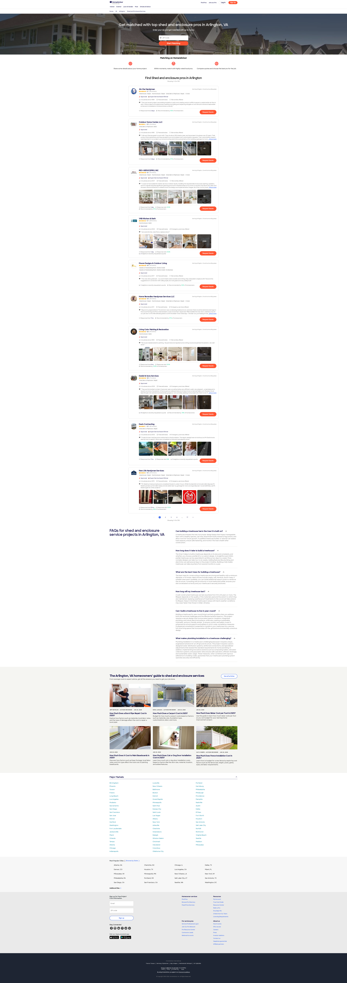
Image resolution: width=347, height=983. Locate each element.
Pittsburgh (200, 793)
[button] (146, 148)
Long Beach (114, 796)
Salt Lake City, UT (181, 878)
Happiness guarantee (220, 941)
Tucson (112, 789)
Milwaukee (200, 845)
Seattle (198, 838)
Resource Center (218, 905)
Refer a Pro (216, 908)
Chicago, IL (179, 865)
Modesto (113, 802)
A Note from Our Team (220, 914)
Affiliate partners (218, 944)
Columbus (156, 848)
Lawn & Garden (128, 7)
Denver (112, 819)
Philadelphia (200, 789)
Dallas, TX (208, 865)
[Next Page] (193, 517)
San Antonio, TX (211, 878)
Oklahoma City (158, 851)
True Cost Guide (218, 902)
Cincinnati (156, 842)
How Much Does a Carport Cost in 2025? (170, 713)
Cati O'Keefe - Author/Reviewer (207, 752)
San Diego (113, 809)
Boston (155, 793)
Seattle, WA (179, 882)
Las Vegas (156, 815)
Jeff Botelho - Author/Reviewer (121, 710)
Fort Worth (200, 815)
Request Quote (208, 112)
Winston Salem (158, 838)
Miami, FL (208, 869)
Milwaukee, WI (119, 874)
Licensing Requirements (220, 916)
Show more (212, 139)
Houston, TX (148, 869)
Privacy (163, 968)
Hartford (113, 822)
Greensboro (157, 832)
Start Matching (173, 43)
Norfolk (198, 829)
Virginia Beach (201, 835)
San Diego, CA (119, 882)
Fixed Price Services (188, 905)
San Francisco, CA (151, 882)
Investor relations (218, 935)
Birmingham (114, 783)
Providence (200, 796)
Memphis (199, 799)
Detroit (155, 796)
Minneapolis (157, 802)
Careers (215, 929)
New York (156, 822)
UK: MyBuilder (197, 963)
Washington (114, 825)
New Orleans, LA (181, 874)
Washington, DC (211, 882)
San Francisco (115, 812)
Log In (223, 2)
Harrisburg (200, 786)
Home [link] (111, 11)
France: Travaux (150, 963)
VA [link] (116, 11)
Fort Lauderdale (116, 829)
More (136, 7)
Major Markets (117, 777)
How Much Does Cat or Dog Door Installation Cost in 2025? (172, 756)
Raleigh (155, 835)
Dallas (198, 809)
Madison (199, 842)
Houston (199, 819)
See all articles (229, 676)
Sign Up (233, 2)
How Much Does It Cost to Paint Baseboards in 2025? (129, 756)
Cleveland (156, 845)
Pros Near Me (217, 911)
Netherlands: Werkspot (185, 963)
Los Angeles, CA (181, 869)
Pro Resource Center (188, 929)
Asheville (156, 825)
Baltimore (156, 789)
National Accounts (187, 935)
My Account (217, 899)
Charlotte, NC (149, 865)
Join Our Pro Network (188, 927)
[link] (173, 91)
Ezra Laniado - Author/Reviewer (164, 710)
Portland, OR (149, 878)
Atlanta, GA (118, 865)
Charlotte (156, 829)
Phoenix (112, 786)
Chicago (113, 848)
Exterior (118, 7)
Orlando (113, 838)
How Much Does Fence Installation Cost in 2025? (214, 757)
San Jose (113, 815)
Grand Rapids (158, 799)
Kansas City (157, 809)
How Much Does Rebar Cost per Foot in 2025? (216, 713)
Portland (199, 783)
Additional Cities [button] (115, 888)
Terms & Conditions (184, 972)
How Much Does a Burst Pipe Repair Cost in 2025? (128, 714)
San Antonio (200, 822)
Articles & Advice (145, 7)
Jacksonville (114, 832)
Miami (112, 835)
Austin (198, 806)
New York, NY (210, 874)
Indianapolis (114, 851)
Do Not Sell (175, 968)
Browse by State (132, 861)
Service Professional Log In (190, 924)
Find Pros (185, 899)
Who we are (217, 927)
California (168, 968)
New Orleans (157, 786)
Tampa (112, 842)
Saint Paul (156, 806)
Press (215, 932)
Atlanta (112, 845)
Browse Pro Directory (188, 902)
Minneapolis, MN (150, 874)
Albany (155, 819)
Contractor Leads (187, 932)
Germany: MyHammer (163, 963)
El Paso (198, 812)
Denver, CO (118, 869)
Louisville (156, 783)
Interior (112, 7)
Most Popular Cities (117, 861)
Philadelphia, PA (120, 878)
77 (187, 517)
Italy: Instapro (173, 963)
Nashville (199, 802)
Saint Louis (156, 812)
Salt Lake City (201, 825)
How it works (217, 924)
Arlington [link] (122, 11)
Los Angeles (114, 799)
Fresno (112, 793)
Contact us (216, 938)
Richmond (199, 832)
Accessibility (182, 968)
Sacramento (114, 806)
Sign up (121, 918)
